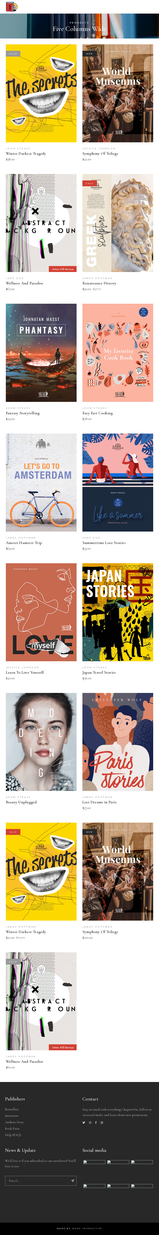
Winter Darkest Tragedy (26, 153)
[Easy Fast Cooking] (117, 353)
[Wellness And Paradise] (41, 223)
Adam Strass (18, 408)
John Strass (18, 149)
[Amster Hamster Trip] (41, 483)
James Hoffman (97, 278)
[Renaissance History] (117, 223)
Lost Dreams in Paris (99, 802)
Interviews (11, 1116)
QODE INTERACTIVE (87, 1229)
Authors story (14, 1122)
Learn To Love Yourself (25, 672)
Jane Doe (15, 278)
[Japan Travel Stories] (117, 612)
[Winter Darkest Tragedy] (41, 93)
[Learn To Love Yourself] (41, 612)
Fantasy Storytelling (23, 413)
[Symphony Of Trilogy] (117, 93)
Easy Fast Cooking (97, 413)
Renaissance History (99, 283)
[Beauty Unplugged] (41, 742)
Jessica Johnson (99, 149)
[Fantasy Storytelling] (41, 353)
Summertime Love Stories (104, 542)
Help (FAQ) (13, 1135)
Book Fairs (12, 1129)
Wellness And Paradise (24, 283)
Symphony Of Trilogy (100, 153)
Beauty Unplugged (21, 802)
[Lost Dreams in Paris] (117, 742)
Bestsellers (12, 1109)
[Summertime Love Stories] (117, 483)
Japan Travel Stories (99, 672)
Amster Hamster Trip (24, 542)
